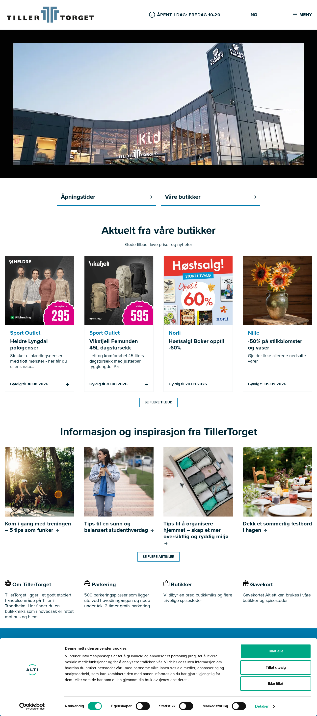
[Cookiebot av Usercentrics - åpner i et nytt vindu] (32, 706)
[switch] (143, 706)
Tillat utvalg (276, 667)
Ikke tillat (275, 683)
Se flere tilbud (158, 402)
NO (254, 14)
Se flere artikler (158, 556)
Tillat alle (275, 651)
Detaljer (262, 706)
